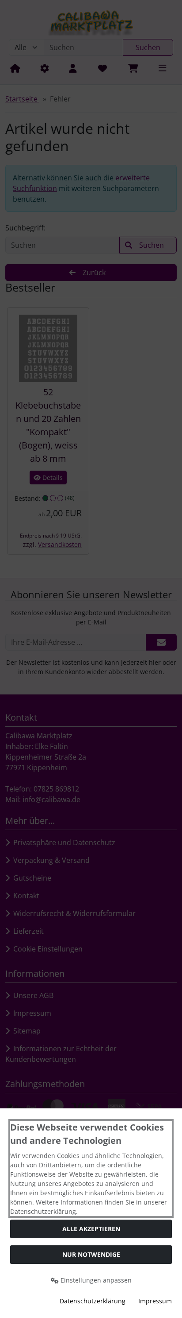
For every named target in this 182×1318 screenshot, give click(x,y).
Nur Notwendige (91, 1254)
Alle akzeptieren (91, 1228)
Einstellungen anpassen (95, 1280)
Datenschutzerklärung (92, 1301)
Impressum (155, 1301)
